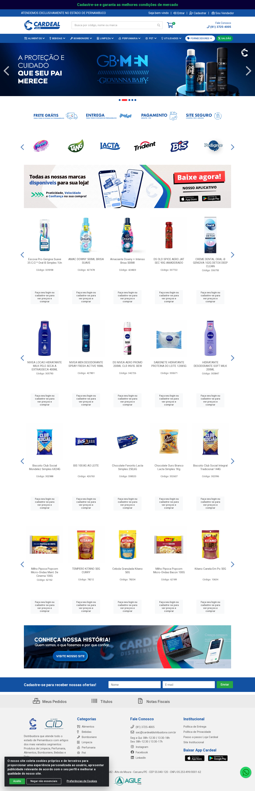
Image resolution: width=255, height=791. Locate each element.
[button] (120, 100)
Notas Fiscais (158, 701)
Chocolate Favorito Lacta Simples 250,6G (127, 467)
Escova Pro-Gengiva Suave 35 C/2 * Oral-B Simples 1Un (44, 261)
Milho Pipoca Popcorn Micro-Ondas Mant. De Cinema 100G (44, 572)
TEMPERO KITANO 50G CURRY (86, 570)
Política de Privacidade (197, 732)
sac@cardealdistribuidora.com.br (155, 732)
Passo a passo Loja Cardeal (201, 737)
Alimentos (88, 726)
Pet (84, 752)
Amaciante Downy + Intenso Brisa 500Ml (127, 261)
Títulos (105, 701)
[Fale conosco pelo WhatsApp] (245, 772)
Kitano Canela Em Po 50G (210, 568)
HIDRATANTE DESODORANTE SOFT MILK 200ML (210, 366)
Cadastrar (200, 13)
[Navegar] (6, 71)
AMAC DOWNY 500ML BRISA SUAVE (86, 261)
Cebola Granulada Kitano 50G (127, 570)
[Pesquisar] (159, 25)
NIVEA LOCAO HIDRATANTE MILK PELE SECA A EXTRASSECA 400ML (44, 366)
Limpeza (87, 742)
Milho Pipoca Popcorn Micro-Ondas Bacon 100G (169, 570)
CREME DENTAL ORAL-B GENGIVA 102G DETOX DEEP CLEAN (210, 263)
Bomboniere (89, 737)
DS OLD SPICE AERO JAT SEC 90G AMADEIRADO (169, 261)
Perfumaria (88, 747)
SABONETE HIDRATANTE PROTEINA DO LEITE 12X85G (168, 364)
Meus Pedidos (54, 701)
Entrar (181, 13)
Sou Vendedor (224, 13)
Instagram (141, 747)
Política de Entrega (195, 726)
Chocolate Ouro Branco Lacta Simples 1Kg (169, 467)
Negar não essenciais (43, 781)
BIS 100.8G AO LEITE (86, 465)
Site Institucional (194, 742)
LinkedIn (140, 757)
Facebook (141, 752)
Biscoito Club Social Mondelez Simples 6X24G (44, 467)
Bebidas (86, 732)
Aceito (17, 781)
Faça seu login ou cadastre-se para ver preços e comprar (44, 297)
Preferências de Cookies (82, 781)
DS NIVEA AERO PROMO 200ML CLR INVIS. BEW (127, 364)
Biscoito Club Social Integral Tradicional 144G (210, 467)
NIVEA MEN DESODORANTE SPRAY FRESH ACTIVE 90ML (86, 364)
